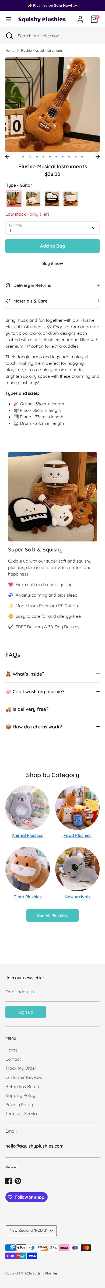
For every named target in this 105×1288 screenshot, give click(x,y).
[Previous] (7, 157)
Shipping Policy (20, 1095)
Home (10, 50)
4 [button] (43, 156)
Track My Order (20, 1068)
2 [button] (30, 156)
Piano (52, 198)
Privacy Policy (19, 1104)
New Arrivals (77, 896)
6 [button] (56, 156)
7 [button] (63, 156)
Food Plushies (78, 835)
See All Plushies (52, 915)
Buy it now (52, 263)
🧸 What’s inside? (24, 674)
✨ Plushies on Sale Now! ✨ (52, 5)
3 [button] (37, 156)
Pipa (33, 198)
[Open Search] (9, 35)
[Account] (80, 17)
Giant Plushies (27, 896)
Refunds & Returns (24, 1086)
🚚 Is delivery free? (26, 709)
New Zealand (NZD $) (28, 1230)
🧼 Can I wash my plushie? (34, 691)
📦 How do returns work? (33, 727)
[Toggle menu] (8, 19)
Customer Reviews (23, 1077)
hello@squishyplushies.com (34, 1146)
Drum (70, 198)
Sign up (25, 1012)
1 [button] (23, 156)
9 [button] (75, 156)
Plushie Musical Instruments (42, 50)
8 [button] (69, 156)
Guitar (14, 198)
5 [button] (50, 156)
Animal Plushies (27, 835)
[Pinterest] (18, 1181)
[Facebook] (8, 1181)
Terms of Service (21, 1113)
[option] (52, 104)
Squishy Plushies (45, 1273)
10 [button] (82, 156)
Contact (13, 1059)
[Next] (98, 157)
